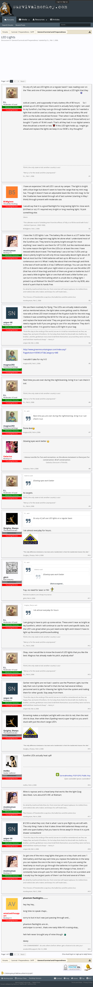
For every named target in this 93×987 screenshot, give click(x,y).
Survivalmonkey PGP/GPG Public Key (75, 775)
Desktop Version (35, 978)
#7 (89, 432)
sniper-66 (7, 322)
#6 (89, 402)
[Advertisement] (46, 59)
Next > (23, 81)
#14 (89, 709)
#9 (89, 506)
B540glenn (27, 229)
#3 (89, 301)
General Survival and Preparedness (25, 40)
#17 (89, 817)
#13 (89, 674)
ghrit (24, 598)
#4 (89, 343)
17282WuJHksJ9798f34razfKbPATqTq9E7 (18, 973)
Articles (56, 19)
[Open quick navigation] (90, 32)
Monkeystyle (8, 978)
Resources (40, 19)
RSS (89, 978)
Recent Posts (20, 25)
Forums (10, 19)
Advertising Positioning (22, 982)
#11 (89, 598)
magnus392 (9, 365)
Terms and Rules (76, 982)
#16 (89, 785)
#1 (89, 176)
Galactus (26, 469)
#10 (89, 555)
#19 (89, 891)
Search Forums (7, 25)
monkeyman (9, 250)
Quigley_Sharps (29, 555)
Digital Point (36, 982)
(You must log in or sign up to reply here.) (77, 954)
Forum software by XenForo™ (18, 984)
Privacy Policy (87, 982)
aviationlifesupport (30, 949)
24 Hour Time (22, 978)
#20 (89, 949)
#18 (89, 849)
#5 (89, 363)
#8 (89, 469)
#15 (89, 749)
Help (67, 978)
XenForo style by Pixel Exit (46, 984)
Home (75, 978)
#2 (89, 229)
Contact (59, 978)
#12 (89, 646)
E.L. (48, 40)
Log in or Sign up (62, 2)
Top (83, 978)
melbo (25, 785)
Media (24, 19)
